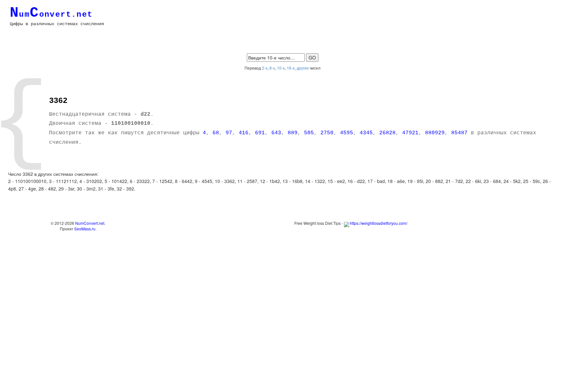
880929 (435, 133)
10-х (281, 68)
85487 (459, 133)
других (303, 68)
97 (229, 133)
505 (309, 133)
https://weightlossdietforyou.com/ (378, 223)
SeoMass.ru (84, 228)
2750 (327, 133)
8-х (272, 68)
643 (276, 133)
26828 (387, 133)
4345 (366, 133)
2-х (264, 68)
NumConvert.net (89, 223)
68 (216, 133)
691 (260, 133)
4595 (346, 133)
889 (293, 133)
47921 (410, 133)
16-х (291, 68)
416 (243, 133)
